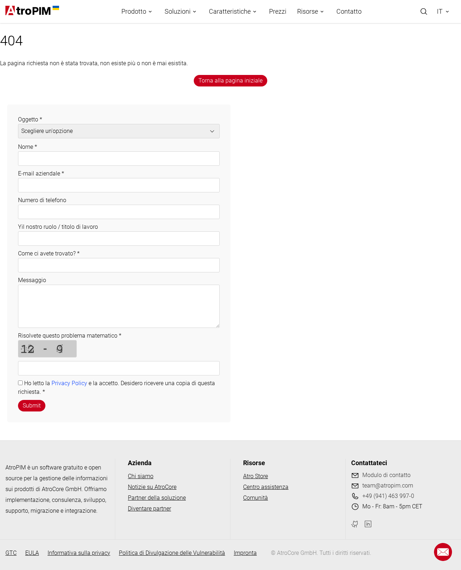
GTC (11, 552)
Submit (32, 405)
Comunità (255, 497)
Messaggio (32, 280)
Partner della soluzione (157, 497)
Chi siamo (140, 476)
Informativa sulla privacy (79, 552)
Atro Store (255, 476)
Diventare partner (149, 508)
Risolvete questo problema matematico (69, 335)
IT (440, 11)
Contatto (349, 11)
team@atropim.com (387, 485)
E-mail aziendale (41, 173)
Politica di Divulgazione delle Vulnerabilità (172, 552)
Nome (27, 146)
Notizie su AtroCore (152, 487)
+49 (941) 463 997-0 (388, 496)
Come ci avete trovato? (49, 253)
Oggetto (30, 119)
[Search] (423, 11)
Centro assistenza (265, 487)
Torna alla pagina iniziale (230, 80)
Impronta (245, 552)
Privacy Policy (69, 383)
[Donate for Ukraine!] (54, 8)
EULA (32, 552)
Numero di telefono (42, 200)
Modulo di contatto (386, 475)
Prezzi (277, 11)
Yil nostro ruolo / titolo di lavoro (58, 226)
